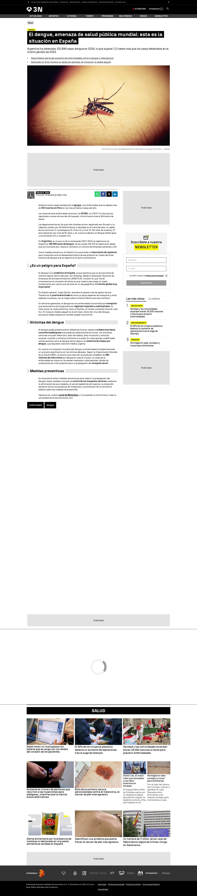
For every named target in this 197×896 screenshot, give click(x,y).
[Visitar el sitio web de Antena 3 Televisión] (66, 873)
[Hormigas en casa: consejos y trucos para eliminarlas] (158, 767)
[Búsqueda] (167, 9)
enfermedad (35, 405)
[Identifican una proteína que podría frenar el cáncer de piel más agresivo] (98, 823)
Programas (107, 16)
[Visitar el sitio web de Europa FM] (131, 873)
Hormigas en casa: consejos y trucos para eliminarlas (145, 344)
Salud (98, 711)
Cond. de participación (151, 884)
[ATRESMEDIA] (35, 873)
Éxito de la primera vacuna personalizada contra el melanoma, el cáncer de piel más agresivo (97, 792)
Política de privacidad (116, 884)
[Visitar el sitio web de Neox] (84, 873)
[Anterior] (28, 2)
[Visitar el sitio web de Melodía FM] (140, 873)
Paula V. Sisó (42, 192)
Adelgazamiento (138, 323)
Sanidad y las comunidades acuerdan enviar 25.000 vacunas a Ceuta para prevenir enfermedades (146, 313)
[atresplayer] (156, 9)
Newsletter (161, 16)
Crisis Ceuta (136, 306)
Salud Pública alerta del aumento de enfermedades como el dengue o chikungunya (72, 58)
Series (143, 16)
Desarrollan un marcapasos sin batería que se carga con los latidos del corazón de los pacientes (47, 749)
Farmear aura (120, 2)
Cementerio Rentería (106, 2)
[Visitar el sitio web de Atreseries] (112, 873)
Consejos (135, 340)
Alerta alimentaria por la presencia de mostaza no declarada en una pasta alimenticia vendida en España (49, 841)
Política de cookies (133, 884)
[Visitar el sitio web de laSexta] (75, 873)
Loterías (71, 16)
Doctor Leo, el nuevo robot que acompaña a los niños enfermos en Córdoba (133, 780)
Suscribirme (146, 282)
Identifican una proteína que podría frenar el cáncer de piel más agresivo (96, 840)
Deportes (54, 16)
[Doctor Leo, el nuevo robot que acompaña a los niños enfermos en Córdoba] (134, 767)
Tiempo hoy (64, 2)
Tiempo (89, 16)
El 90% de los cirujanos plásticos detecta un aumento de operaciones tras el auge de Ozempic (146, 330)
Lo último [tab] (154, 298)
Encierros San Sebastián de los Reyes (44, 2)
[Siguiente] (169, 2)
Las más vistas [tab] (135, 298)
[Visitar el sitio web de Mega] (103, 873)
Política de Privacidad (155, 276)
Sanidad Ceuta (75, 2)
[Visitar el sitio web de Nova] (94, 873)
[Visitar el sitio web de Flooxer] (166, 873)
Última (140, 9)
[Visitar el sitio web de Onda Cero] (122, 873)
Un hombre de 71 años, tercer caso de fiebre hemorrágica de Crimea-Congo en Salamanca (145, 842)
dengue (77, 205)
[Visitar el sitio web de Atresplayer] (153, 873)
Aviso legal (102, 884)
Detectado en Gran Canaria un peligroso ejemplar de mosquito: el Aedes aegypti (71, 62)
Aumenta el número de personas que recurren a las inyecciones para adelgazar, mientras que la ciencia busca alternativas (48, 793)
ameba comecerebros (89, 2)
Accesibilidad (103, 889)
